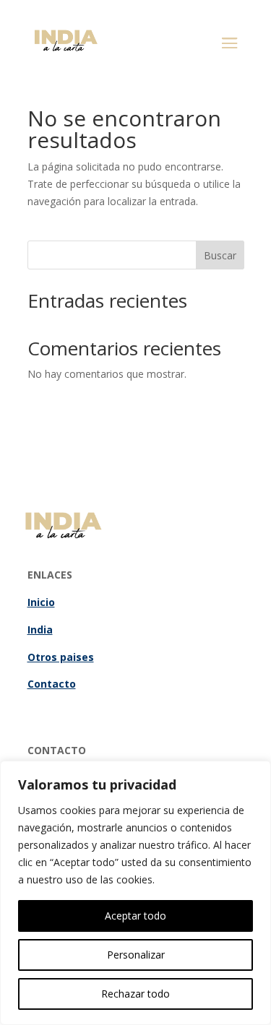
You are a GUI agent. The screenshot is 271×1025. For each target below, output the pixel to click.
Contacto (51, 684)
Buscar (220, 255)
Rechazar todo (135, 993)
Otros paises (60, 657)
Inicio (41, 602)
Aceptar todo (135, 915)
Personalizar (136, 954)
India (40, 629)
